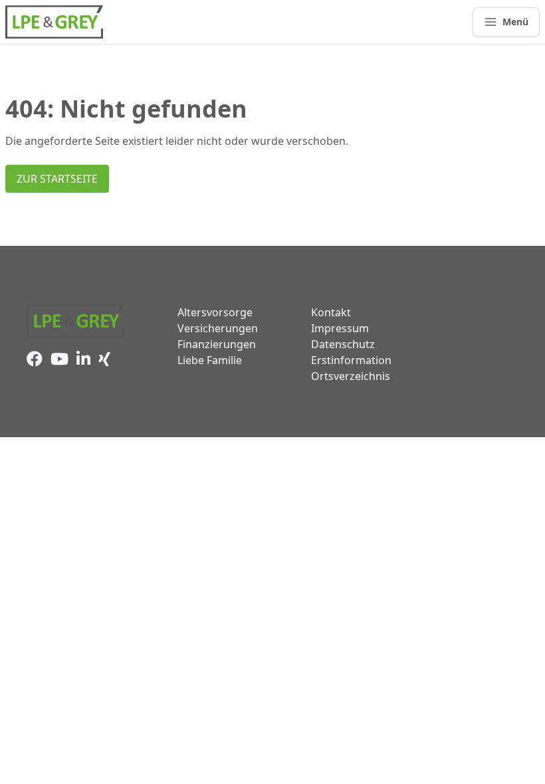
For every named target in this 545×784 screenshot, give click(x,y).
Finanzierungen (216, 344)
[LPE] (75, 321)
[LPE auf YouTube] (63, 360)
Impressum (340, 328)
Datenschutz (343, 344)
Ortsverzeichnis (350, 376)
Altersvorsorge (215, 312)
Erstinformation (351, 360)
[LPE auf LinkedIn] (87, 360)
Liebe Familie (209, 360)
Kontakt (331, 312)
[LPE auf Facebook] (39, 360)
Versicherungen (217, 328)
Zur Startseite (57, 178)
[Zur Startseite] (54, 22)
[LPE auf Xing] (107, 360)
